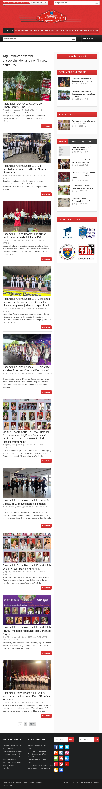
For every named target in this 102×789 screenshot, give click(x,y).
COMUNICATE (28, 110)
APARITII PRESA (29, 637)
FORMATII (39, 373)
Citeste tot (46, 126)
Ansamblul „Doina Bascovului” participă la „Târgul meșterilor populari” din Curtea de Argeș (27, 631)
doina (23, 60)
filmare (41, 60)
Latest (73, 142)
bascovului (10, 60)
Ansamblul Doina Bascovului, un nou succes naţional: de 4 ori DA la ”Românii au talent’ (26, 696)
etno (32, 60)
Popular (62, 142)
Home (65, 783)
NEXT (32, 724)
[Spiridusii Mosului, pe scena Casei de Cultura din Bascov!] (64, 177)
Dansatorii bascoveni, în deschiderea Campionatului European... (83, 93)
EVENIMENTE (42, 175)
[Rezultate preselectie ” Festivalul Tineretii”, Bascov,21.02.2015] (64, 151)
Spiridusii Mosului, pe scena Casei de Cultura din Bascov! (83, 175)
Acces (96, 783)
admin (18, 110)
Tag (82, 142)
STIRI (37, 110)
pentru (7, 65)
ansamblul (28, 56)
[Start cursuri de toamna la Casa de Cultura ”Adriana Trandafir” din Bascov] (64, 190)
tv (14, 65)
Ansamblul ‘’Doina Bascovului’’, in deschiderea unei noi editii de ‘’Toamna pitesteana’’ (25, 169)
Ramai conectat (86, 783)
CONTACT (74, 783)
